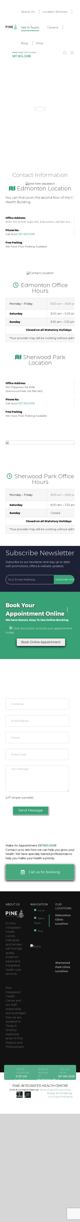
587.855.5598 (21, 56)
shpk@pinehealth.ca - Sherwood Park (48, 1091)
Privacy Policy (63, 1089)
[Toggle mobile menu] (72, 53)
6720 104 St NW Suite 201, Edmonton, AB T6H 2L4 (38, 221)
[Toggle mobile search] (65, 53)
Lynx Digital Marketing (60, 1096)
